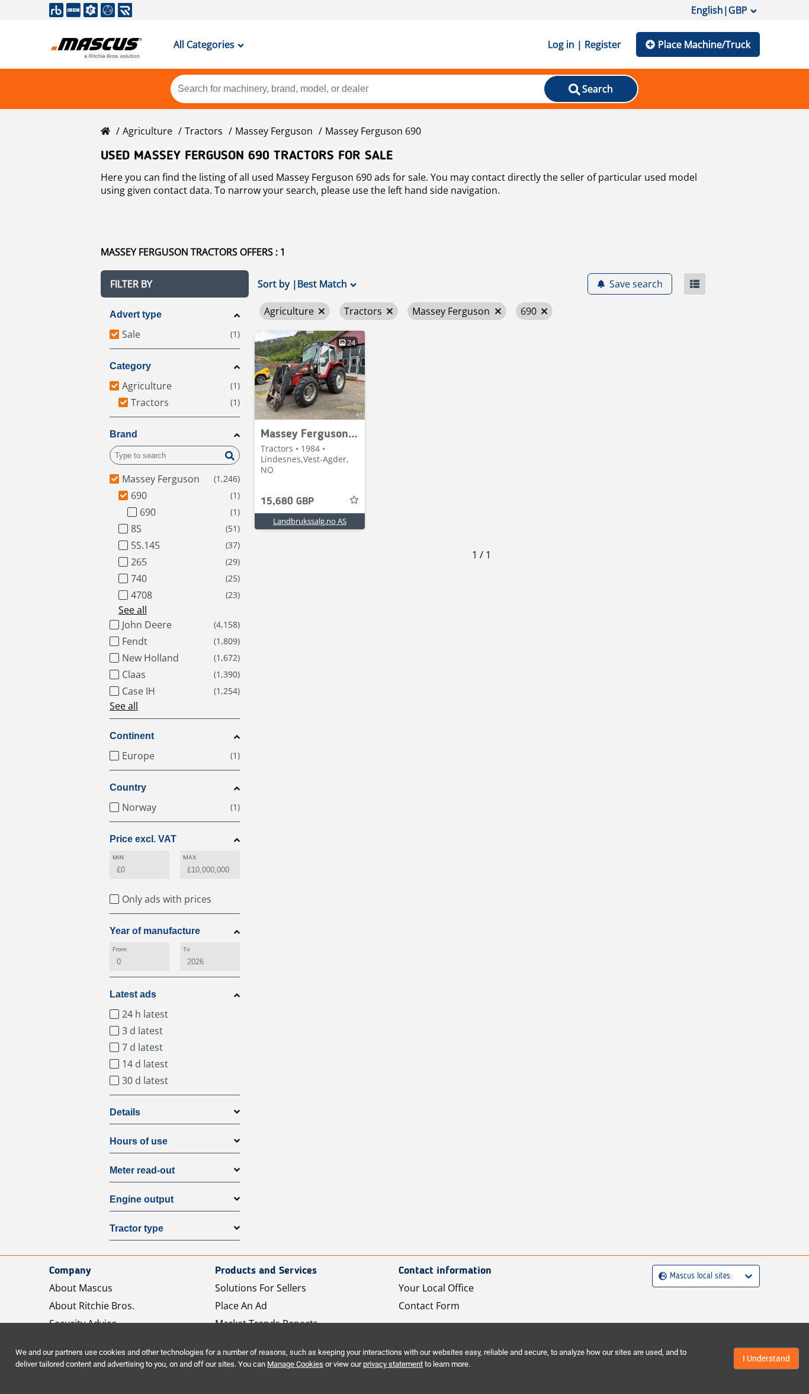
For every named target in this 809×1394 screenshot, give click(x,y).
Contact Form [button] (429, 1305)
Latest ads (133, 994)
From (120, 949)
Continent (132, 736)
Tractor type (136, 1228)
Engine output (142, 1199)
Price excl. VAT (143, 839)
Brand (123, 434)
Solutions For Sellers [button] (260, 1287)
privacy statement (393, 1364)
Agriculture (147, 131)
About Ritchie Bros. (91, 1305)
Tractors (204, 131)
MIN (118, 857)
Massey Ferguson (274, 131)
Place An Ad (241, 1305)
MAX (189, 857)
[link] (310, 375)
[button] (175, 284)
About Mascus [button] (81, 1287)
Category (130, 366)
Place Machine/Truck (704, 44)
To (186, 949)
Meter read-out (142, 1170)
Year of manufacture (155, 931)
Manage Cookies (295, 1364)
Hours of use (139, 1141)
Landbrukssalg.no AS (309, 521)
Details (125, 1112)
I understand (766, 1358)
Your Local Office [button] (436, 1287)
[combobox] (660, 1276)
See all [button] (132, 609)
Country (128, 787)
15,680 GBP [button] (287, 501)
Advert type (136, 314)
